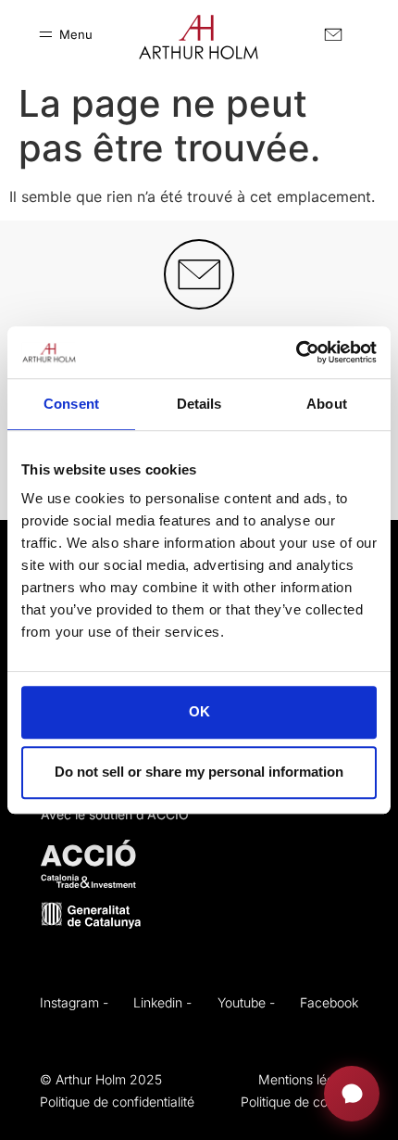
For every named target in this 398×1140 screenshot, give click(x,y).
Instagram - (74, 1002)
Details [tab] (199, 404)
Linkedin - (162, 1002)
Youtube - (246, 1002)
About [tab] (326, 404)
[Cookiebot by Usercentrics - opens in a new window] (296, 352)
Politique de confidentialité (117, 1101)
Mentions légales (308, 1079)
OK (199, 712)
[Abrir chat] (351, 1093)
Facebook (329, 1002)
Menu (76, 34)
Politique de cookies (299, 1101)
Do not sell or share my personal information (199, 771)
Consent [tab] (71, 404)
